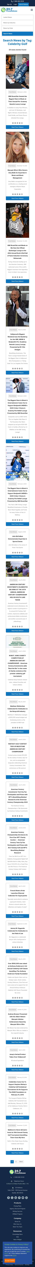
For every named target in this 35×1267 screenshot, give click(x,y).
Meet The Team (17, 1227)
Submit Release (23, 4)
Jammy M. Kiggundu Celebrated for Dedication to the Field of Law (18, 931)
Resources (17, 1231)
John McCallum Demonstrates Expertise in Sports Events (17, 539)
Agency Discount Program (17, 1208)
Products (17, 1203)
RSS (17, 1237)
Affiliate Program (17, 1214)
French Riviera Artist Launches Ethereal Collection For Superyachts (17, 893)
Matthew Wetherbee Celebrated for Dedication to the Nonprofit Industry (18, 709)
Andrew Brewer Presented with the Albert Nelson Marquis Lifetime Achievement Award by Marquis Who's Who (17, 1019)
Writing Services (17, 1211)
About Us (17, 1221)
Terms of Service (19, 1264)
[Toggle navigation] (32, 10)
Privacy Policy (9, 1264)
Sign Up (9, 4)
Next (21, 1161)
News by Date (8, 28)
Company (17, 1218)
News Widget (17, 1239)
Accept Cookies (9, 1260)
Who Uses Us (17, 1224)
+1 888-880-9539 (18, 1)
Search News (7, 33)
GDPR (14, 1255)
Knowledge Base (18, 1234)
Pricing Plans (17, 1206)
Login (15, 4)
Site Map (27, 1264)
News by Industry (9, 22)
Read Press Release (17, 127)
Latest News (7, 17)
